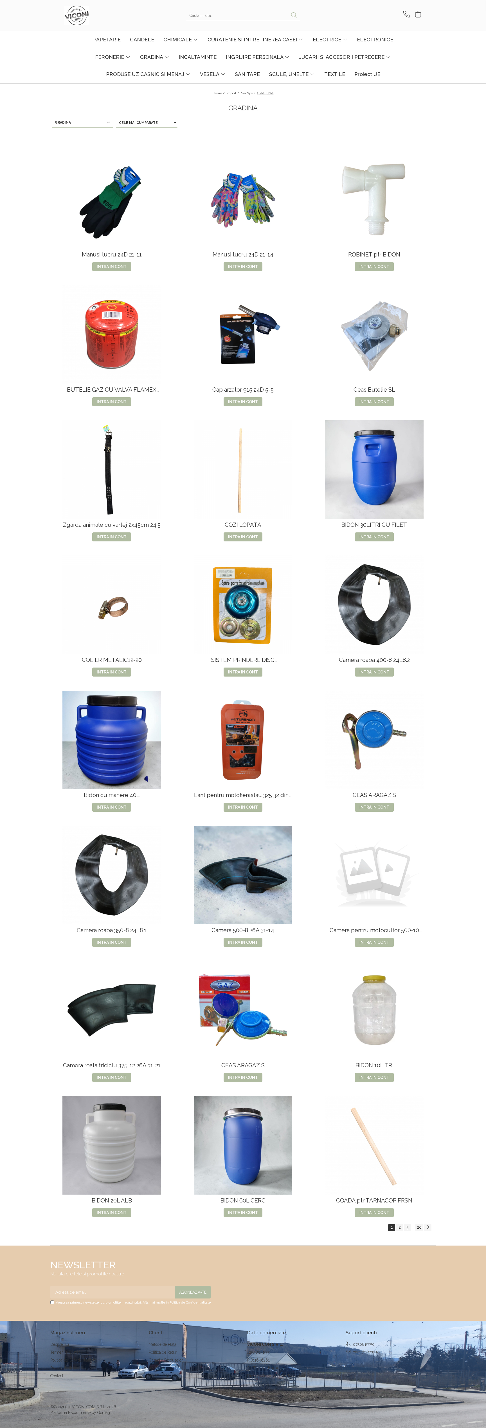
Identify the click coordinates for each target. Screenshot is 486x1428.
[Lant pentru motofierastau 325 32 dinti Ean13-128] (243, 740)
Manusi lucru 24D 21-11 (112, 254)
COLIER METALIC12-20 (112, 660)
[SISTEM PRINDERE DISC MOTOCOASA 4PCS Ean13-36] (243, 604)
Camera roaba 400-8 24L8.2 (374, 660)
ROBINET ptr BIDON (374, 254)
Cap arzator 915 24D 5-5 (243, 390)
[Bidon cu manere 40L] (111, 740)
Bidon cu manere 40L (112, 795)
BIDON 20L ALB (112, 1200)
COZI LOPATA (243, 525)
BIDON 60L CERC (243, 1200)
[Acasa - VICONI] (92, 15)
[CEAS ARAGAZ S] (374, 740)
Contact (56, 1376)
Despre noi (59, 1344)
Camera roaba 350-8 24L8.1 (112, 930)
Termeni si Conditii (66, 1352)
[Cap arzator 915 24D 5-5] (243, 334)
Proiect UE (367, 74)
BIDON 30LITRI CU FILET (374, 525)
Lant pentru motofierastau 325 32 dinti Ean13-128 (243, 795)
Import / (233, 93)
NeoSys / (248, 93)
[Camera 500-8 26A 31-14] (243, 875)
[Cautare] (294, 15)
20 (419, 1227)
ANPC (154, 1368)
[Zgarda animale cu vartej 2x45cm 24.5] (111, 469)
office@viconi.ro (365, 1352)
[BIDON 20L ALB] (111, 1145)
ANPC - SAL (159, 1376)
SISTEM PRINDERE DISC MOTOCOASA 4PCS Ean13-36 (243, 660)
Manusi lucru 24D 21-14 (243, 254)
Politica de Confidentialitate (190, 1302)
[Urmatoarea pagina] (427, 1227)
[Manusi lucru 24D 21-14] (243, 199)
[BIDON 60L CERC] (243, 1145)
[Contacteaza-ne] (405, 14)
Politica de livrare (65, 1368)
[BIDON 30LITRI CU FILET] (374, 469)
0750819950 (363, 1344)
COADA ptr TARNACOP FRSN (374, 1200)
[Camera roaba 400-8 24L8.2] (374, 604)
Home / (219, 93)
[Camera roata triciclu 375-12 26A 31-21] (111, 1010)
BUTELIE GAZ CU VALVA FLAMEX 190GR (111, 390)
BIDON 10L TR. (374, 1065)
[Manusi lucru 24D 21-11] (111, 199)
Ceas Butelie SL (374, 390)
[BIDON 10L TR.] (374, 1010)
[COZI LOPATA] (243, 469)
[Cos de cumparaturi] (417, 14)
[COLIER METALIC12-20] (111, 604)
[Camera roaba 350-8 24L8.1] (111, 875)
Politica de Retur (163, 1352)
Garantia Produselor (166, 1360)
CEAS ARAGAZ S (374, 795)
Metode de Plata (162, 1344)
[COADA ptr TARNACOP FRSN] (374, 1145)
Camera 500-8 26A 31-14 (243, 930)
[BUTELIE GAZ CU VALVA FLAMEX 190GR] (111, 334)
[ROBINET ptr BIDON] (374, 199)
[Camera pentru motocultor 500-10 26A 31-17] (374, 875)
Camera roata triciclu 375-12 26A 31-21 (112, 1065)
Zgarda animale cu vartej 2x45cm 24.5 (112, 525)
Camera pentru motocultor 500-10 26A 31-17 (374, 930)
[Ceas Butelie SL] (374, 334)
